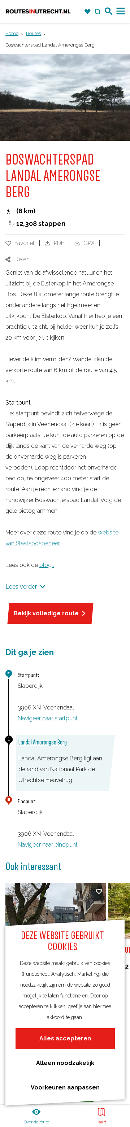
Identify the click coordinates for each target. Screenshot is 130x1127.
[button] (65, 553)
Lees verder (21, 586)
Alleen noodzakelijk (65, 1063)
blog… (46, 565)
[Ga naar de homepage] (38, 11)
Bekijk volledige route (46, 613)
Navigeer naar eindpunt (48, 844)
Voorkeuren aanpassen (65, 1087)
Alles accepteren (65, 1038)
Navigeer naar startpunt (48, 718)
